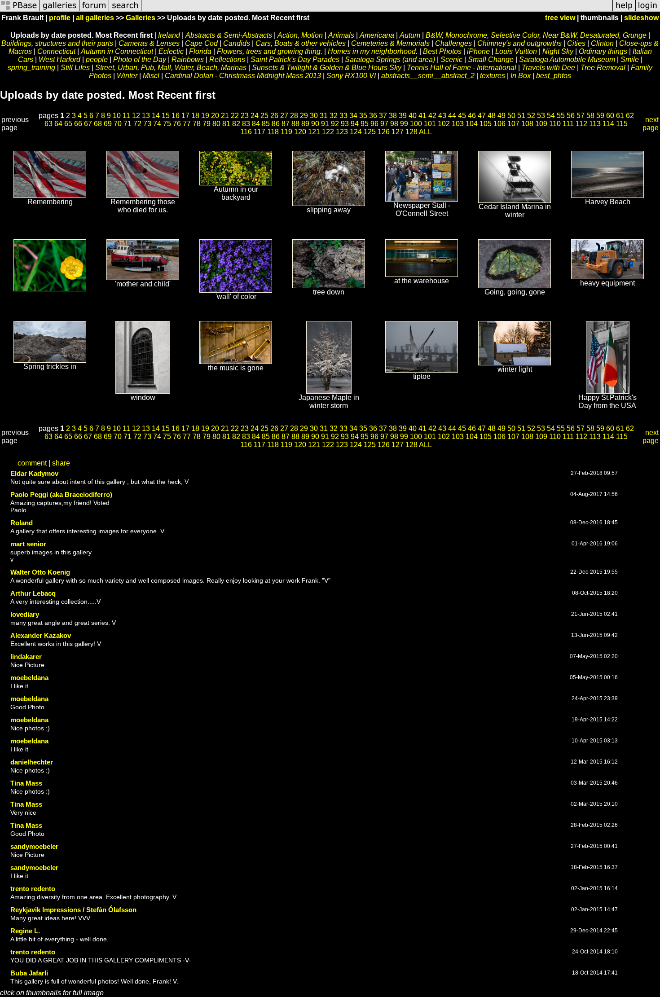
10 (117, 115)
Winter (127, 75)
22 (235, 115)
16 (176, 115)
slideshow (641, 18)
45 (462, 115)
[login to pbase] (648, 10)
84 (256, 123)
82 (236, 123)
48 (492, 115)
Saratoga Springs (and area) (390, 59)
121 (314, 132)
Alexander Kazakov (40, 635)
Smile (629, 59)
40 (413, 115)
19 (205, 115)
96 (374, 123)
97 (384, 123)
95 (365, 123)
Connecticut (56, 51)
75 (167, 123)
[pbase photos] (20, 10)
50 (511, 115)
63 (48, 123)
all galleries (95, 18)
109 (541, 123)
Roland (21, 523)
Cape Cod (201, 43)
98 (394, 123)
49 (501, 115)
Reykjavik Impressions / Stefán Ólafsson (73, 910)
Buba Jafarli (29, 973)
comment (32, 463)
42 (432, 115)
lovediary (24, 614)
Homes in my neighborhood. (373, 51)
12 (136, 115)
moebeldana (29, 677)
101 (430, 123)
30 (314, 115)
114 (608, 123)
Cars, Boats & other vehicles (300, 43)
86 (276, 123)
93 (345, 123)
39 (403, 115)
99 (404, 123)
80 (216, 123)
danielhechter (31, 762)
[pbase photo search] (125, 10)
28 (294, 115)
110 (555, 123)
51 (521, 115)
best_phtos (553, 75)
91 (325, 123)
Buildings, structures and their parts (57, 43)
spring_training (31, 67)
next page (650, 124)
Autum (410, 35)
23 (245, 115)
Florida (200, 51)
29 (304, 115)
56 (571, 115)
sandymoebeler (34, 846)
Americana (377, 35)
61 (620, 115)
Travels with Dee (548, 67)
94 (355, 123)
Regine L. (25, 931)
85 (266, 123)
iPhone (478, 51)
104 (472, 123)
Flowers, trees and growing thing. (269, 51)
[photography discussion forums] (94, 10)
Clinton (602, 43)
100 (416, 123)
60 (610, 115)
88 (295, 123)
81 (226, 123)
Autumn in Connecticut (117, 51)
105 (486, 123)
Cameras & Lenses (149, 43)
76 (177, 123)
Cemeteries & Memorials (390, 43)
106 (499, 123)
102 (444, 123)
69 (108, 123)
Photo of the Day (139, 59)
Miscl (151, 75)
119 (286, 132)
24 (255, 115)
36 (373, 115)
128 (411, 132)
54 (551, 115)
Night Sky (557, 51)
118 (273, 132)
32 (334, 115)
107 (513, 123)
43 (442, 115)
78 (197, 123)
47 (482, 115)
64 (58, 123)
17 (185, 115)
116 (246, 132)
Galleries (140, 18)
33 (343, 115)
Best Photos (442, 51)
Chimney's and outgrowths (519, 43)
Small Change (491, 59)
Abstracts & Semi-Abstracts (228, 35)
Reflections (228, 59)
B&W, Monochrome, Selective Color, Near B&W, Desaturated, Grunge (536, 35)
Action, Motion (300, 35)
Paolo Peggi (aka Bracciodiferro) (61, 494)
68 (98, 123)
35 (363, 115)
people (97, 59)
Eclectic (171, 51)
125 (370, 132)
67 (88, 123)
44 (452, 115)
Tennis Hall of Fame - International (461, 67)
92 (335, 123)
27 (284, 115)
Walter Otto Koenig (40, 572)
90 (315, 123)
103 (458, 123)
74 (157, 123)
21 (225, 115)
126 (384, 132)
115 (622, 123)
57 (580, 115)
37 (383, 115)
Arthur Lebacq (33, 593)
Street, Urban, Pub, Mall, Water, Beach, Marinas (170, 67)
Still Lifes (75, 67)
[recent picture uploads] (59, 10)
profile (59, 18)
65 (68, 123)
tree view (560, 18)
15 (166, 115)
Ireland (169, 35)
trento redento (32, 888)
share (61, 463)
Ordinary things (603, 51)
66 (78, 123)
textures (492, 75)
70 (118, 123)
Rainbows (188, 59)
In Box (520, 75)
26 (274, 115)
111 (568, 123)
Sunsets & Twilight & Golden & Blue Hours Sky (326, 67)
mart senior (28, 544)
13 (146, 115)
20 (215, 115)
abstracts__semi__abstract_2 (428, 75)
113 (595, 123)
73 (147, 123)
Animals (341, 35)
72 (137, 123)
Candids (236, 43)
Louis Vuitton (516, 51)
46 (472, 115)
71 (127, 123)
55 (561, 115)
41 (422, 115)
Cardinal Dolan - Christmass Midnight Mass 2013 (243, 75)
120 (300, 132)
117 (259, 132)
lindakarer (26, 656)
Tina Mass (26, 783)
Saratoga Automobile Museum (567, 59)
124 (356, 132)
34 (353, 115)
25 (264, 115)
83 (246, 123)
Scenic (451, 59)
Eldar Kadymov (34, 473)
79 (206, 123)
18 (195, 115)
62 (630, 115)
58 (590, 115)
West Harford (59, 59)
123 (342, 132)
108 (527, 123)
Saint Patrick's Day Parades (295, 59)
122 (328, 132)
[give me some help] (624, 10)
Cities (576, 43)
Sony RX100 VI (351, 75)
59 (600, 115)
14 (156, 115)
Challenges (453, 43)
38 (393, 115)
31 (324, 115)
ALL (425, 132)
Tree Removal (603, 67)
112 (581, 123)
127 (398, 132)
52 (531, 115)
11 (126, 115)
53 (541, 115)
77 (187, 123)
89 (305, 123)
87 (286, 123)
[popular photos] (376, 10)
